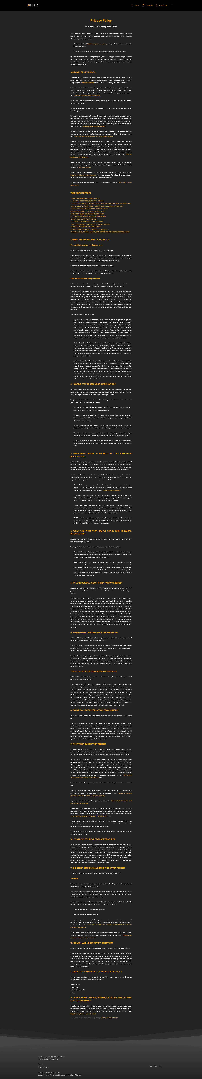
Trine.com (78, 1075)
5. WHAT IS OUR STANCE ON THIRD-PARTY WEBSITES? (89, 209)
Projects (149, 5)
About (40, 1064)
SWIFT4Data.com (52, 1072)
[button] (171, 5)
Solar (137, 5)
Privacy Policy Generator (110, 1018)
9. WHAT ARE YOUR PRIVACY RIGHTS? (83, 219)
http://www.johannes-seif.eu (96, 44)
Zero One (54, 1059)
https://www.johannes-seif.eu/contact (83, 175)
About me (163, 5)
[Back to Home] (33, 5)
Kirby (47, 1059)
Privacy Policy (43, 1067)
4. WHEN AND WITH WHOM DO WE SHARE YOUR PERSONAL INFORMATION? (96, 206)
